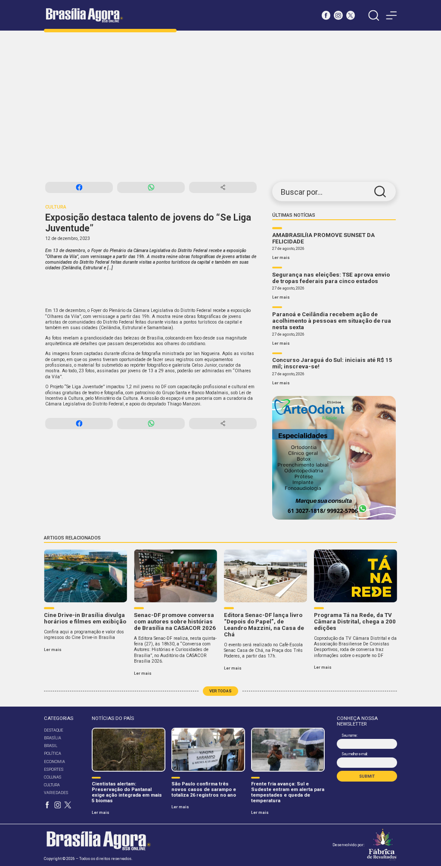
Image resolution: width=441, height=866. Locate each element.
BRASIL (50, 745)
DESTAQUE (53, 730)
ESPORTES (53, 769)
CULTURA (52, 784)
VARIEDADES (56, 792)
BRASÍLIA (52, 737)
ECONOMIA (54, 761)
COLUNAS (52, 777)
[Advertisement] (220, 106)
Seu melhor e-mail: (354, 754)
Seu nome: (349, 735)
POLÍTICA (52, 753)
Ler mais (281, 257)
